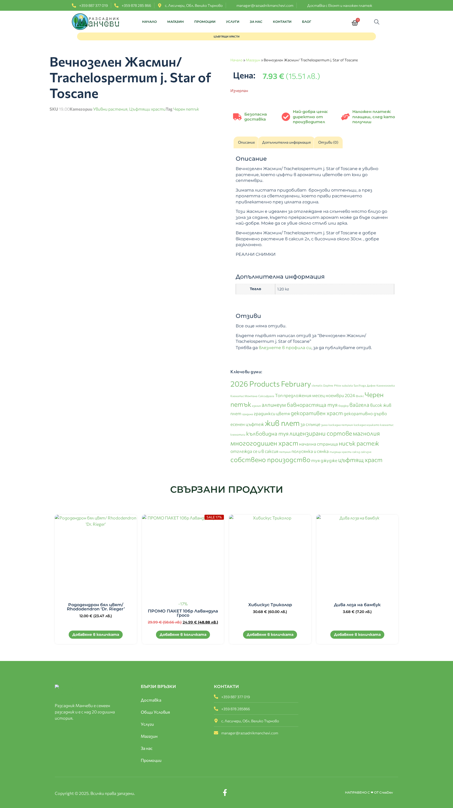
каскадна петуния (340, 424)
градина (247, 414)
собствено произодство (270, 459)
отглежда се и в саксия (254, 451)
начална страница (318, 443)
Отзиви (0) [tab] (328, 142)
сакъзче (366, 451)
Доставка (151, 699)
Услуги (232, 22)
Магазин (175, 22)
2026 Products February (270, 383)
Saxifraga (360, 385)
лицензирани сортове (320, 433)
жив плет (282, 422)
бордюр (343, 405)
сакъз (356, 451)
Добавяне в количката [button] (95, 634)
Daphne (328, 385)
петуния (285, 451)
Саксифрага (266, 396)
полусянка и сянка (310, 451)
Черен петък (186, 108)
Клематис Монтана (243, 396)
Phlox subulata (343, 385)
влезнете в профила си (285, 347)
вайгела (359, 404)
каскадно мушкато (366, 424)
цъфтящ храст (360, 459)
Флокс (360, 396)
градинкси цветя (272, 413)
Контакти (282, 22)
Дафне (371, 385)
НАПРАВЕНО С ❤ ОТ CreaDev (369, 792)
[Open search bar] (378, 22)
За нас (256, 22)
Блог (306, 22)
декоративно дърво (365, 413)
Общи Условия (155, 711)
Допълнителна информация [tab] (286, 142)
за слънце (310, 424)
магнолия (366, 433)
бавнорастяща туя (312, 404)
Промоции (204, 22)
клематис (386, 424)
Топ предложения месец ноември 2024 (315, 395)
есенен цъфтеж (247, 424)
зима (324, 424)
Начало (149, 22)
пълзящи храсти (341, 451)
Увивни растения (110, 108)
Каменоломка (385, 385)
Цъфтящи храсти (147, 108)
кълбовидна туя (267, 433)
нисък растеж (359, 443)
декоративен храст (317, 413)
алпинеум (274, 404)
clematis (317, 385)
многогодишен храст (264, 443)
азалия (256, 405)
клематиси (237, 434)
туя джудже (324, 460)
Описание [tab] (246, 142)
